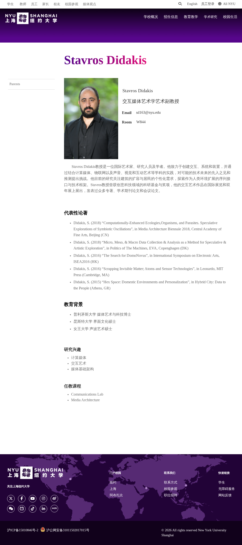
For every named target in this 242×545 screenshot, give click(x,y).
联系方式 (170, 482)
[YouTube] (32, 498)
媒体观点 (89, 4)
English (192, 4)
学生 (10, 4)
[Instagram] (43, 498)
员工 (34, 4)
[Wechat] (11, 509)
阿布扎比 (116, 495)
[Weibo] (54, 498)
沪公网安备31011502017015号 (67, 530)
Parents (14, 84)
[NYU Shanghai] (31, 18)
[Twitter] (11, 498)
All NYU (229, 4)
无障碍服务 (226, 489)
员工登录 (207, 4)
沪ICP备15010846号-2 (22, 530)
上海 (113, 489)
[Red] (54, 508)
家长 (45, 4)
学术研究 (210, 17)
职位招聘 (170, 495)
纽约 (113, 482)
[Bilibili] (22, 509)
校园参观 (71, 4)
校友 (57, 4)
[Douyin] (32, 509)
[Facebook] (22, 498)
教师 (23, 4)
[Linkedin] (43, 509)
